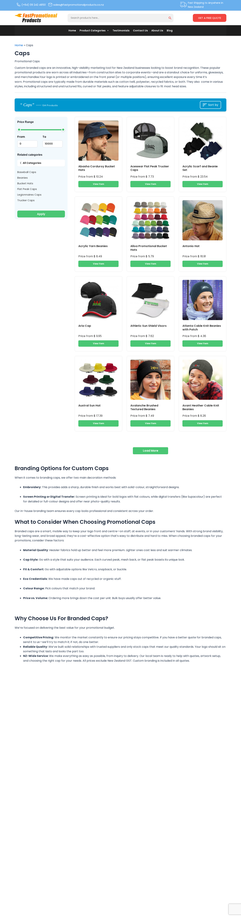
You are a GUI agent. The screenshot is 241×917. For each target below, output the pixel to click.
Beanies (22, 178)
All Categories (32, 163)
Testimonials (121, 30)
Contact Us (140, 30)
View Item (98, 184)
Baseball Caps (26, 172)
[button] (170, 18)
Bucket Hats (25, 183)
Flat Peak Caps (27, 189)
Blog (170, 30)
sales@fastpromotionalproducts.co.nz (78, 5)
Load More (150, 451)
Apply (41, 214)
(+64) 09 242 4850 (34, 5)
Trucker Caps (26, 200)
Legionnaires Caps (29, 194)
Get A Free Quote (209, 18)
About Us (157, 30)
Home (72, 30)
